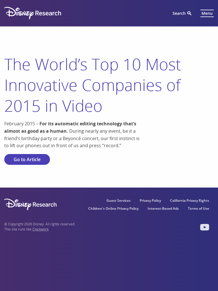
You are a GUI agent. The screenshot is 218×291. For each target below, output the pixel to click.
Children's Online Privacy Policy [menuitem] (113, 208)
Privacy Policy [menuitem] (150, 200)
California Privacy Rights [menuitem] (189, 200)
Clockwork (40, 229)
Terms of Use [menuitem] (198, 208)
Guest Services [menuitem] (118, 200)
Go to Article (27, 159)
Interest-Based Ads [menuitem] (163, 208)
